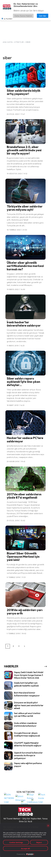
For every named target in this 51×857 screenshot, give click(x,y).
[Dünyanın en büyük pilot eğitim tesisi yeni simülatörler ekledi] (8, 705)
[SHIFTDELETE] (9, 797)
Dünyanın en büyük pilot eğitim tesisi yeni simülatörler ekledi (28, 705)
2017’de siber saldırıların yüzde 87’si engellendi (24, 495)
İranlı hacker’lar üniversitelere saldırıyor (24, 323)
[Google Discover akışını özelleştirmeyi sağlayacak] (8, 736)
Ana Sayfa (8, 42)
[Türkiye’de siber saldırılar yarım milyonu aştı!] (25, 191)
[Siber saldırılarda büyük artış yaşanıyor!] (25, 75)
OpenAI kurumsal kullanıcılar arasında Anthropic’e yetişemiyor (28, 755)
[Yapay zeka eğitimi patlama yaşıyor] (8, 766)
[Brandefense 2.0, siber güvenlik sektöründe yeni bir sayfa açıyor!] (25, 131)
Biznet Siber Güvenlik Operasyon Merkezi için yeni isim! (23, 556)
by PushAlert (8, 19)
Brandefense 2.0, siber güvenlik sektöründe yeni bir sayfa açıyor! (24, 150)
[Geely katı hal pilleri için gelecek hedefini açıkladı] (8, 685)
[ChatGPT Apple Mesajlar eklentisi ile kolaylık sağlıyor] (8, 745)
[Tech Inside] (43, 797)
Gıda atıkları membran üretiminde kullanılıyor (25, 724)
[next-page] (24, 646)
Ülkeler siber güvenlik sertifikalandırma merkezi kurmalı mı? (25, 266)
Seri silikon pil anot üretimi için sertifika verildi (27, 714)
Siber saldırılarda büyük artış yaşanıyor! (23, 92)
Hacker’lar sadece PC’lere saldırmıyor (25, 439)
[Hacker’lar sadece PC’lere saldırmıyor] (25, 422)
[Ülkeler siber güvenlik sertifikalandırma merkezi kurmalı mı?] (25, 247)
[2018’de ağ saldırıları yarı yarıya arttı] (25, 594)
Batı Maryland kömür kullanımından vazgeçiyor (27, 694)
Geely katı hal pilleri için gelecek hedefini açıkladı (26, 684)
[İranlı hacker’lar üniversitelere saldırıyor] (25, 306)
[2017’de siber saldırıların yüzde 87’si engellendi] (25, 479)
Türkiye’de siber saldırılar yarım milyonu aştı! (25, 208)
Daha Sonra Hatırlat (23, 15)
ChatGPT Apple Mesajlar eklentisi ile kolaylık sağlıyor (27, 744)
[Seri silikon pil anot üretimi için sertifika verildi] (8, 716)
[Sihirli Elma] (21, 798)
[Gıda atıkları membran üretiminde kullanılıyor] (8, 726)
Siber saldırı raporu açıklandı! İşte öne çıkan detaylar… (23, 382)
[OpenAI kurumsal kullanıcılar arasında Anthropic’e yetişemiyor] (8, 755)
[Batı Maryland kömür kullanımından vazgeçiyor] (8, 695)
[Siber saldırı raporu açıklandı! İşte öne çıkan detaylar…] (25, 363)
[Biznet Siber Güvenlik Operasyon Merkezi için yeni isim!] (25, 538)
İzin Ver (42, 15)
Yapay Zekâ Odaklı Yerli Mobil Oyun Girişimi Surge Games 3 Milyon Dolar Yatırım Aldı (28, 675)
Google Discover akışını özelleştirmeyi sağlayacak (27, 734)
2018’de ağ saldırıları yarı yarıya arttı (25, 611)
